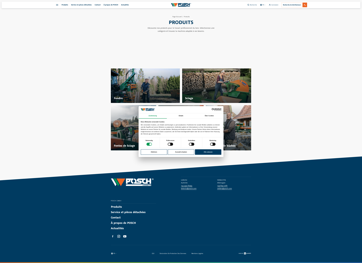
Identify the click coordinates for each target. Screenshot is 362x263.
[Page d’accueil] (181, 5)
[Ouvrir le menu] (57, 5)
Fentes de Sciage (124, 145)
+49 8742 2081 (222, 185)
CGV (153, 253)
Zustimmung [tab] (153, 115)
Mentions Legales (197, 253)
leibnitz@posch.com (188, 188)
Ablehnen (154, 152)
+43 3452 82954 (186, 185)
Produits (187, 17)
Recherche (253, 5)
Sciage (189, 98)
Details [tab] (181, 115)
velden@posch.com (224, 188)
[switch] (170, 144)
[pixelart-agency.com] (244, 253)
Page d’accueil (177, 17)
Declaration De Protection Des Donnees (173, 253)
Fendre (118, 98)
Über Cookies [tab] (209, 115)
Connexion (274, 5)
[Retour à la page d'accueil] (132, 184)
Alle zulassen (208, 152)
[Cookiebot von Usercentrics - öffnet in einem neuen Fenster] (213, 109)
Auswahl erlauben (181, 152)
